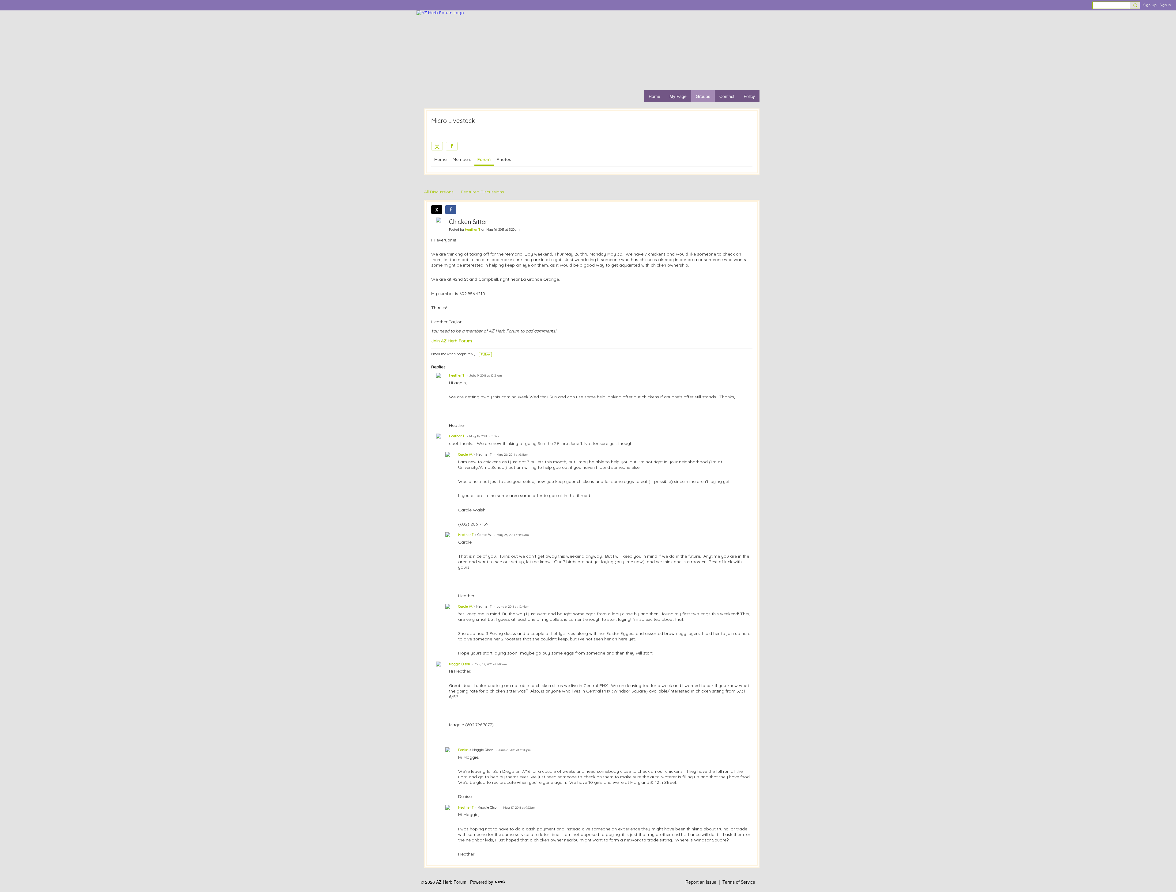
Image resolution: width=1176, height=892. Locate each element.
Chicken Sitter (468, 222)
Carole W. (465, 454)
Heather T (473, 229)
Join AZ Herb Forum (451, 341)
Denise (463, 750)
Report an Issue (700, 882)
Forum (484, 159)
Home (440, 159)
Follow (485, 354)
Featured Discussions (482, 192)
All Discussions (439, 192)
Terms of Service (738, 882)
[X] (437, 146)
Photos (504, 159)
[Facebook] (452, 146)
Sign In (1165, 4)
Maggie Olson (459, 664)
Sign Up (1149, 4)
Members (462, 159)
